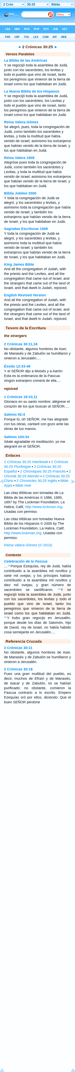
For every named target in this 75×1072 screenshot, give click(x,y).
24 (9, 565)
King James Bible (19, 264)
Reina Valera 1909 (19, 158)
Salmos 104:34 (16, 437)
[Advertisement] (38, 739)
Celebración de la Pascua (25, 561)
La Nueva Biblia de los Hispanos (31, 91)
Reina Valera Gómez (21, 122)
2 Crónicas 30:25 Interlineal (26, 462)
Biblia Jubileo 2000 (20, 193)
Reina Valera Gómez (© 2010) (28, 545)
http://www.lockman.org (43, 507)
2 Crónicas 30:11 (18, 648)
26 (5, 617)
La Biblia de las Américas (25, 60)
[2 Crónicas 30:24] (5, 490)
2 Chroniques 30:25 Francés (43, 471)
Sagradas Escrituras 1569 (26, 229)
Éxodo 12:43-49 (17, 366)
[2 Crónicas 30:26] (70, 490)
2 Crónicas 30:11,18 (20, 344)
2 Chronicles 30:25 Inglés (37, 481)
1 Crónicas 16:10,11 (20, 397)
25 (59, 589)
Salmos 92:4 (14, 414)
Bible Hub (23, 485)
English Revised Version (25, 295)
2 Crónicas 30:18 (18, 669)
